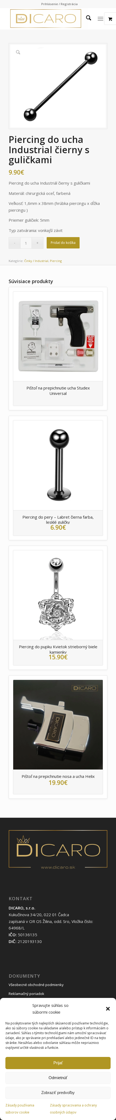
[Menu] (100, 18)
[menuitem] (59, 4)
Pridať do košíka (63, 242)
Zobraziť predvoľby (58, 1092)
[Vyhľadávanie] (86, 19)
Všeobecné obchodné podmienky (36, 984)
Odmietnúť (58, 1077)
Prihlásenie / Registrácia (59, 4)
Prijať (58, 1062)
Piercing (56, 261)
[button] (108, 1008)
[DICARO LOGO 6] (48, 19)
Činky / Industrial (36, 261)
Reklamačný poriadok (26, 993)
